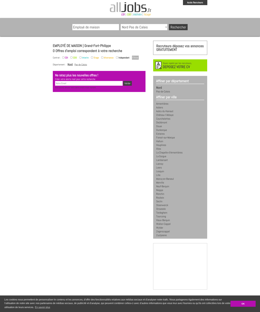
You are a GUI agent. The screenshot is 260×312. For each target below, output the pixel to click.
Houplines (161, 145)
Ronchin (160, 194)
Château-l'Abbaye (164, 115)
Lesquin (160, 171)
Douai (159, 126)
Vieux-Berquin (163, 220)
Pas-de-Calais (80, 64)
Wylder (159, 227)
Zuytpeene (161, 235)
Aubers (159, 107)
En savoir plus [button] (42, 307)
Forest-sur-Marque (165, 137)
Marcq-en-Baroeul (165, 178)
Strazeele (161, 209)
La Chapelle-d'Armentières (169, 152)
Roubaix (160, 197)
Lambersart (162, 160)
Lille (158, 175)
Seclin (159, 201)
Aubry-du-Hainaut (164, 111)
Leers (159, 167)
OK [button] (243, 304)
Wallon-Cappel (163, 224)
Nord (70, 64)
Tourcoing (161, 216)
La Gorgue (161, 156)
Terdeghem (161, 212)
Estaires (160, 133)
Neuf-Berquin (162, 186)
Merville (160, 182)
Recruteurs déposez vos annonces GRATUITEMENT (180, 48)
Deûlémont (161, 122)
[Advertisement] (99, 104)
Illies (158, 148)
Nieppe (159, 190)
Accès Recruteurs (195, 2)
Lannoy (159, 163)
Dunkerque (161, 130)
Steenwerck (162, 205)
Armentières (162, 103)
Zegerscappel (163, 231)
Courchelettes (163, 118)
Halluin (159, 141)
